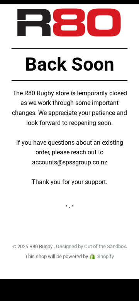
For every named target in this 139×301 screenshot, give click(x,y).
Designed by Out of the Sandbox (91, 246)
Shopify (105, 256)
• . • (69, 206)
